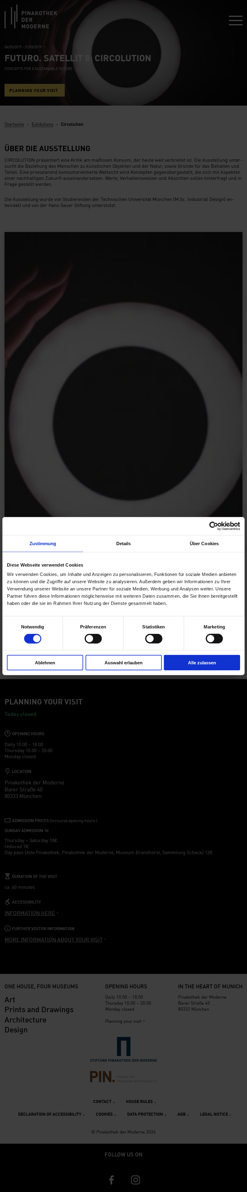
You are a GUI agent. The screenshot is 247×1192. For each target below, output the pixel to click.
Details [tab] (123, 543)
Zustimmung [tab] (43, 543)
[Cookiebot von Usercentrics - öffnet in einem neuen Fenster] (213, 525)
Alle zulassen (202, 662)
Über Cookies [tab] (204, 543)
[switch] (93, 638)
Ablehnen (45, 662)
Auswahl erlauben (123, 662)
